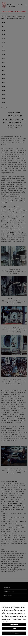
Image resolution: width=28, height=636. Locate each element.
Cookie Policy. (5, 621)
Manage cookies (14, 624)
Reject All (14, 628)
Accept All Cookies (14, 633)
